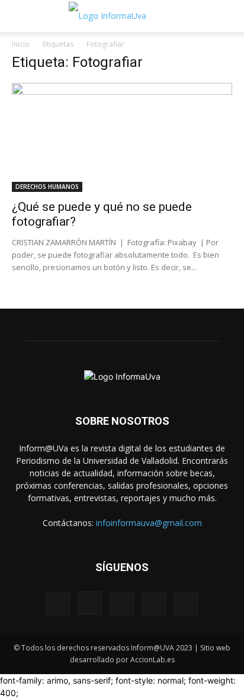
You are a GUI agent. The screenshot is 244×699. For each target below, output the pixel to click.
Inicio (21, 44)
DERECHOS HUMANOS (47, 186)
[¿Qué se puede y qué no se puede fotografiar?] (122, 137)
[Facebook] (58, 603)
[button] (20, 16)
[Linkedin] (122, 603)
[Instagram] (90, 603)
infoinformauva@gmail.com (149, 522)
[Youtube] (186, 603)
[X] (154, 603)
